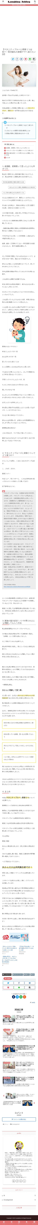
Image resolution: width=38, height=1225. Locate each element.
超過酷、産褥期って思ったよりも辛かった (18, 148)
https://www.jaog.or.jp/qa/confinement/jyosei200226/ (17, 586)
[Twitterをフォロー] (17, 996)
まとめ (8, 157)
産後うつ (27, 974)
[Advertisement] (19, 26)
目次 (8, 144)
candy (19, 1150)
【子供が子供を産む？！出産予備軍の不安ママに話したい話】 (26, 948)
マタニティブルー (18, 974)
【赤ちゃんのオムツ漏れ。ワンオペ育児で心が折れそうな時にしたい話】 (9, 948)
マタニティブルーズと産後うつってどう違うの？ (19, 150)
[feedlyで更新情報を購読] (20, 996)
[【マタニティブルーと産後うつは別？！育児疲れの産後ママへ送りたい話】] (21, 59)
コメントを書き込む (20, 1119)
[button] (34, 574)
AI (20, 1195)
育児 (33, 974)
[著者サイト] (13, 996)
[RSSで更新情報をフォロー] (24, 996)
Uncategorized (7, 974)
